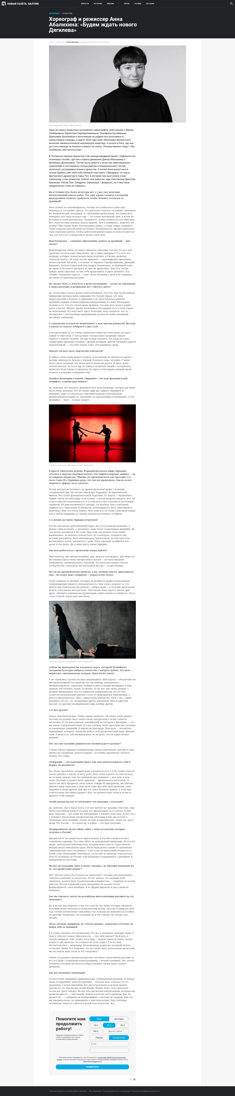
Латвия (138, 4)
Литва (127, 4)
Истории (98, 4)
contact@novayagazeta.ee (92, 1062)
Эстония (150, 4)
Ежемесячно (119, 1037)
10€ (96, 1025)
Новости (85, 4)
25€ (109, 1025)
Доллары (119, 1019)
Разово (99, 1037)
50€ (123, 1025)
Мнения (110, 4)
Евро (99, 1019)
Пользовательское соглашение (116, 1091)
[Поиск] (231, 3)
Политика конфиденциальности (145, 1091)
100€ (95, 1031)
